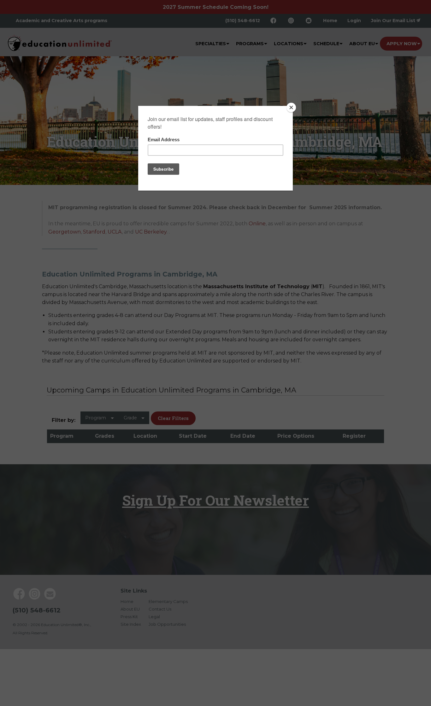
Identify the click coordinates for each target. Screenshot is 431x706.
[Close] (291, 107)
